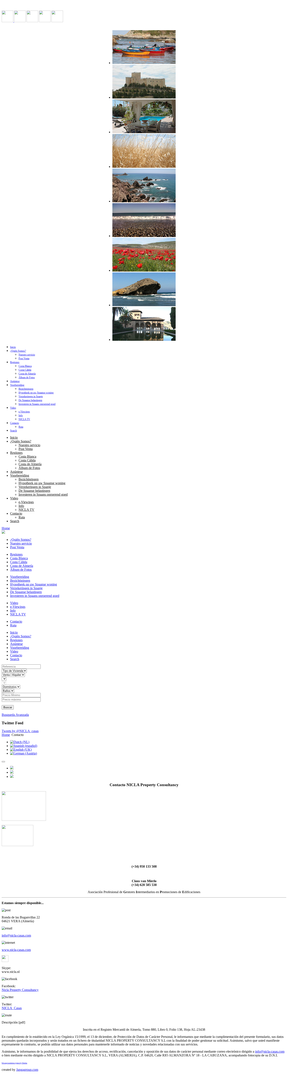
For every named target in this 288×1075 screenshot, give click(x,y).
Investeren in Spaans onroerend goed (37, 404)
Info (21, 415)
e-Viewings (24, 411)
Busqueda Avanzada (15, 715)
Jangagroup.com (27, 1069)
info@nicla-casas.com (16, 935)
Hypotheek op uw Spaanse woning (36, 392)
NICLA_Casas (12, 1008)
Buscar (7, 707)
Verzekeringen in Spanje (31, 396)
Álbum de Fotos (27, 377)
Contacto (14, 423)
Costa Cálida (25, 369)
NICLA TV (24, 419)
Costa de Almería (27, 373)
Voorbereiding (17, 385)
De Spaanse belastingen (30, 400)
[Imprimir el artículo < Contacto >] (11, 768)
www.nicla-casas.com (16, 950)
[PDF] (11, 776)
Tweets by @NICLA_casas (20, 731)
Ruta (21, 426)
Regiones (14, 362)
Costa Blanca (25, 366)
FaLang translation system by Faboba (14, 1063)
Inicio (13, 347)
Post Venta (24, 358)
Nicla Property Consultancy (20, 990)
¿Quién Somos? (18, 350)
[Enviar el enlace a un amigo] (11, 772)
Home (6, 528)
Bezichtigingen (26, 388)
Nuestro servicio (27, 354)
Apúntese (15, 381)
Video (13, 407)
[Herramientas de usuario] (3, 761)
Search (13, 430)
